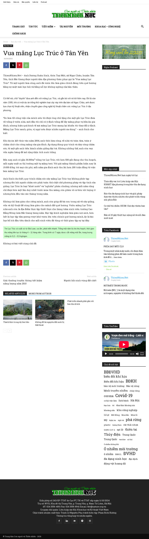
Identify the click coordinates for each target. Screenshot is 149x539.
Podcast (44, 2)
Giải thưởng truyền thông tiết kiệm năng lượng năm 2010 (22, 282)
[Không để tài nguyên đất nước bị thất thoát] (49, 310)
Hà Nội (135, 400)
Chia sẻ (108, 269)
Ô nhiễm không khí (111, 444)
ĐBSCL (118, 454)
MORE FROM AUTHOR (40, 293)
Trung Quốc (129, 434)
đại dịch (133, 458)
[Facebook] (6, 65)
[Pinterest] (19, 65)
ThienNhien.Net (119, 238)
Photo (112, 261)
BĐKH (131, 380)
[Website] (90, 521)
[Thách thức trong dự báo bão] (17, 310)
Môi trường (84, 26)
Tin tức (33, 26)
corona (108, 395)
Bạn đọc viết (16, 41)
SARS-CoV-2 (109, 430)
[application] (124, 344)
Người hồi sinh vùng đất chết (80, 280)
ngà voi (121, 420)
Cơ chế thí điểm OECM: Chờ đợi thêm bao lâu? (124, 207)
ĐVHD (129, 453)
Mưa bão (125, 415)
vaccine (122, 439)
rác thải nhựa (130, 424)
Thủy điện (112, 434)
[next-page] (9, 331)
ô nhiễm (108, 454)
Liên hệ (35, 2)
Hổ (113, 405)
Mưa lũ (134, 415)
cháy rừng (135, 390)
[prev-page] (5, 331)
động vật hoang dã (115, 463)
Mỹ (105, 420)
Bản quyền (26, 2)
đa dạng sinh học (115, 458)
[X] (13, 65)
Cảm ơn (16, 2)
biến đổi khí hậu (115, 376)
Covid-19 (124, 395)
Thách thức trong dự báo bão (16, 322)
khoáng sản (109, 410)
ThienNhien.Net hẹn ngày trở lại (121, 175)
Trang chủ (18, 26)
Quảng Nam (116, 425)
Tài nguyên (66, 26)
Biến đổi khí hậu (114, 381)
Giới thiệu (6, 2)
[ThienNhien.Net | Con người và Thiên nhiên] (74, 13)
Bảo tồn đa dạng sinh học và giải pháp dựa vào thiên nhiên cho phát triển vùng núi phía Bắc (124, 196)
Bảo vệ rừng (132, 386)
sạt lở (120, 429)
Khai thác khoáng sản (125, 405)
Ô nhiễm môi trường (121, 448)
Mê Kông (115, 415)
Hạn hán (107, 405)
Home (5, 41)
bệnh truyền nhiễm (116, 390)
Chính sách (19, 33)
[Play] (105, 353)
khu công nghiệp (127, 410)
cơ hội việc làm (110, 401)
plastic (107, 425)
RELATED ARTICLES (15, 293)
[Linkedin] (67, 521)
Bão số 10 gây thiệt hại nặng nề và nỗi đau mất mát (124, 216)
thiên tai (131, 429)
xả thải (129, 440)
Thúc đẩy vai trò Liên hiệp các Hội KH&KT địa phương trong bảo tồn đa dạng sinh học (125, 184)
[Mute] (137, 353)
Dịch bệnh (124, 400)
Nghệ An (112, 420)
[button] (142, 26)
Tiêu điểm (47, 26)
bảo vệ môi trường (114, 386)
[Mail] (74, 521)
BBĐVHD (112, 371)
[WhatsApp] (26, 65)
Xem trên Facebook (111, 266)
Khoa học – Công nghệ (107, 26)
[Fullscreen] (142, 353)
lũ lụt (106, 414)
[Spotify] (82, 521)
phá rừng (133, 419)
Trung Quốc (110, 439)
